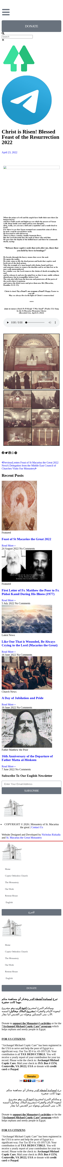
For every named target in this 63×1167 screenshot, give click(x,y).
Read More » (9, 545)
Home (7, 869)
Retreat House (11, 895)
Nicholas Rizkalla (51, 834)
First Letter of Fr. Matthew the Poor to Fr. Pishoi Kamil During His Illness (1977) (30, 592)
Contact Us (37, 827)
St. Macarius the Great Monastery (24, 837)
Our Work (9, 889)
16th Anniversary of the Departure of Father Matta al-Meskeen (27, 758)
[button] (31, 33)
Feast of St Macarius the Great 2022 (26, 539)
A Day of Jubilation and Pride (22, 698)
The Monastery (12, 882)
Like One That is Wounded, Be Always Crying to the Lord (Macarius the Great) (29, 643)
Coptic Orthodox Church (16, 875)
